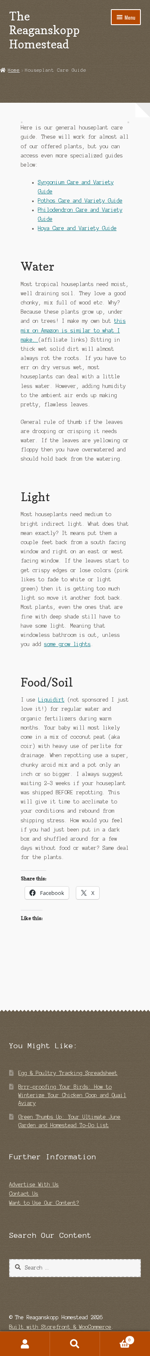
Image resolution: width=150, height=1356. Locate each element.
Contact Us (23, 1193)
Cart (115, 1337)
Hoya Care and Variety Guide (77, 228)
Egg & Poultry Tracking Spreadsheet (68, 1073)
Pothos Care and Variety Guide (80, 200)
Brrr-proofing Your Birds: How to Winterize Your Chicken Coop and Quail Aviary (72, 1095)
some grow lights (67, 644)
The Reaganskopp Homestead (44, 30)
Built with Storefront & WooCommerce (60, 1327)
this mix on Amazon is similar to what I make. (73, 330)
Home (14, 70)
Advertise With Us (34, 1184)
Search (75, 1344)
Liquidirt (51, 699)
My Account (25, 1344)
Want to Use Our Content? (44, 1203)
